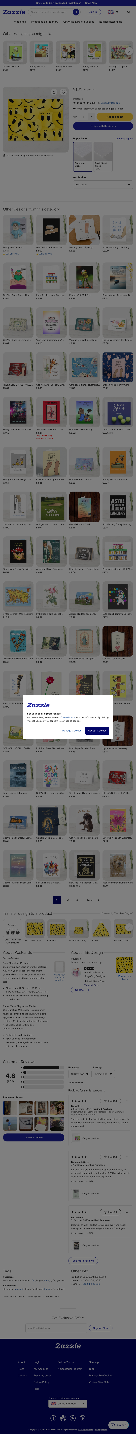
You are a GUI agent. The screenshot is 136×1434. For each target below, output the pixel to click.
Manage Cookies (71, 730)
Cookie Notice (68, 717)
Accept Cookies (97, 730)
